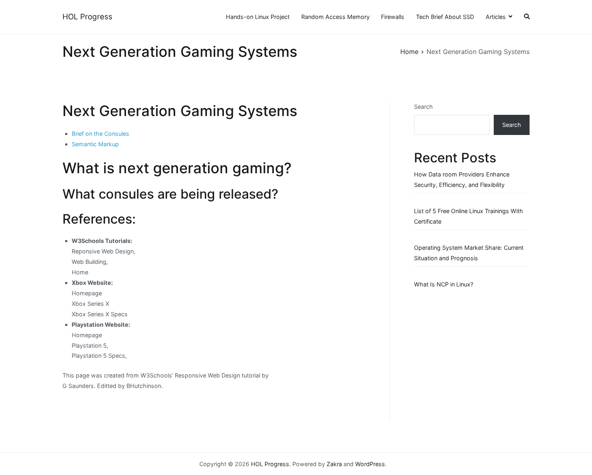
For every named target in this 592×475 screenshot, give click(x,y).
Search (423, 106)
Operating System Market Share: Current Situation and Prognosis (469, 252)
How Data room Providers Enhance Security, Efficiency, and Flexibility (461, 179)
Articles (496, 16)
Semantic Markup (95, 144)
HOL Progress (87, 16)
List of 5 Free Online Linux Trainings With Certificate (468, 216)
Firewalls (392, 16)
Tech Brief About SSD (445, 16)
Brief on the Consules (100, 133)
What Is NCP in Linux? (443, 284)
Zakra (334, 463)
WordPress (370, 463)
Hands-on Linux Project (258, 16)
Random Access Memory (335, 16)
